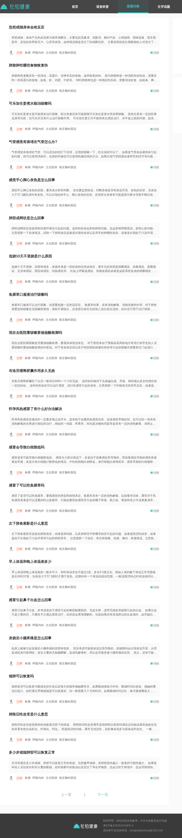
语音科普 (102, 6)
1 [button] (84, 795)
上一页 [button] (66, 795)
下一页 (102, 795)
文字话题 (164, 6)
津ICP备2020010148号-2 (118, 825)
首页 (75, 6)
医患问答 (133, 6)
